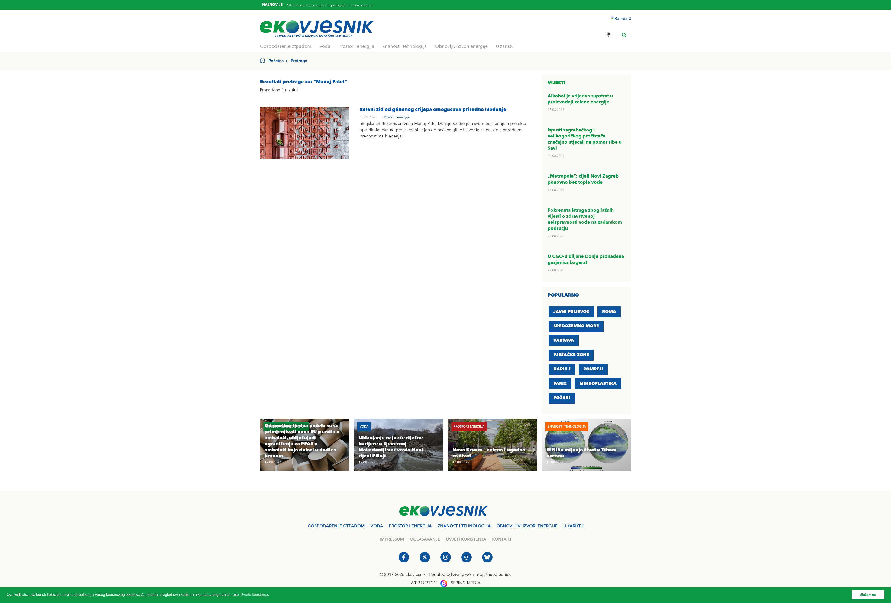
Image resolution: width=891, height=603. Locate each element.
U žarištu (505, 46)
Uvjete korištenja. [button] (254, 595)
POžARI (561, 398)
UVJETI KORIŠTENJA (466, 539)
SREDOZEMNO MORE (576, 326)
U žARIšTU (573, 526)
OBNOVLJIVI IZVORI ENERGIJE (527, 526)
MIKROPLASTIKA (598, 384)
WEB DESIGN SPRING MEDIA (446, 583)
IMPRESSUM (392, 539)
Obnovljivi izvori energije (461, 46)
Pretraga (299, 61)
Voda (325, 46)
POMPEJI (593, 369)
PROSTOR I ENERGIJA (410, 526)
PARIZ (560, 384)
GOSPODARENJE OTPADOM (336, 526)
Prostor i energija (356, 46)
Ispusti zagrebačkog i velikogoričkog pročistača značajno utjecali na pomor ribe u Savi (351, 8)
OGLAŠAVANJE (425, 539)
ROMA (609, 312)
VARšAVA (563, 340)
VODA (377, 526)
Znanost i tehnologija (404, 46)
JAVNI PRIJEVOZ (571, 312)
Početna (276, 61)
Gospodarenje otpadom (285, 46)
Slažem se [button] (868, 595)
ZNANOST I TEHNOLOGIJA (464, 526)
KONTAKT (502, 539)
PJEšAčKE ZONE (571, 355)
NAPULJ (562, 369)
